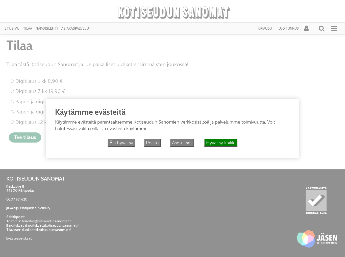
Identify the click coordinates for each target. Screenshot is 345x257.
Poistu (152, 143)
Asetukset (182, 143)
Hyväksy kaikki (220, 143)
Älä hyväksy (121, 143)
